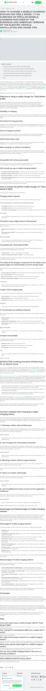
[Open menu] (23, 2)
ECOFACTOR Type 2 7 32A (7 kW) (10, 376)
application (24, 88)
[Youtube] (34, 679)
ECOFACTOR (29, 87)
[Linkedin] (38, 679)
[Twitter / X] (12, 667)
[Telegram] (5, 667)
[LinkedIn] (10, 667)
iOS (44, 88)
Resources (19, 675)
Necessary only (7, 685)
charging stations (33, 370)
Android (22, 385)
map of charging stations (19, 396)
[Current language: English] (32, 2)
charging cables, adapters (27, 392)
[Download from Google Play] (35, 676)
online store (5, 87)
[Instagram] (40, 679)
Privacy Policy (16, 682)
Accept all (17, 685)
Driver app (4, 675)
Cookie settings (12, 688)
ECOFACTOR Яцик (7, 30)
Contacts (38, 2)
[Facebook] (8, 667)
